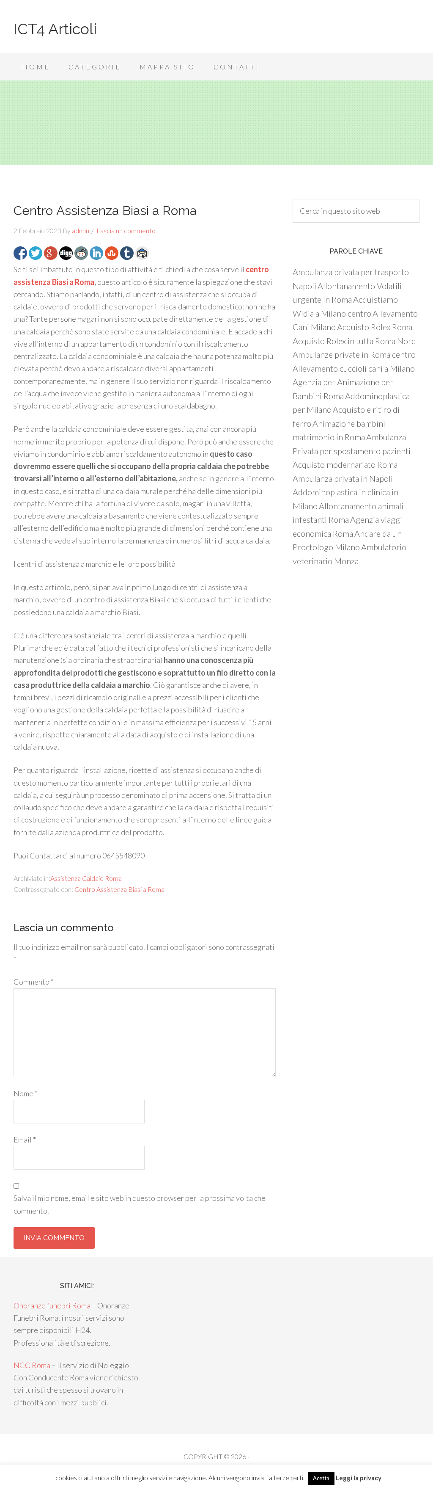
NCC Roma (32, 1365)
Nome (26, 1093)
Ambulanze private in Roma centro (354, 354)
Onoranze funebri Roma (52, 1305)
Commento (34, 981)
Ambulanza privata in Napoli (343, 478)
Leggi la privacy (358, 1478)
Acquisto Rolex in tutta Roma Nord (354, 341)
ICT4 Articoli (55, 29)
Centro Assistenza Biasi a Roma (119, 889)
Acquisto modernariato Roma (345, 464)
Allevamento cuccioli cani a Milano (354, 368)
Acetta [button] (321, 1478)
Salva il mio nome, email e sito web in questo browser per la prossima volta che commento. (140, 1204)
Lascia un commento (126, 230)
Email (25, 1139)
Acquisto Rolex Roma (374, 327)
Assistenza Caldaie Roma (86, 878)
